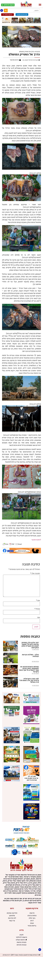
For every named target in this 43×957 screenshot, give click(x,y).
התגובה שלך (35, 573)
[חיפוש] (6, 10)
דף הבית (37, 52)
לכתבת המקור (36, 539)
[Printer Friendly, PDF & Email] (12, 544)
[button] (40, 5)
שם (38, 600)
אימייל (37, 609)
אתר (38, 617)
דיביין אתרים (6, 955)
